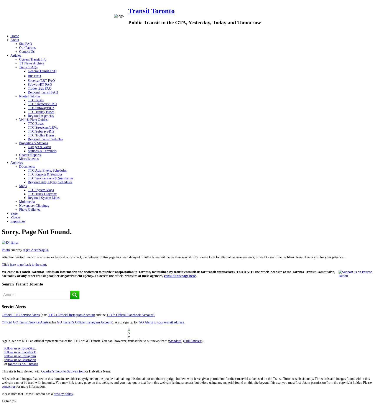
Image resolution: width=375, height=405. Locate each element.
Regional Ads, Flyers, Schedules (50, 182)
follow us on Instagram (20, 356)
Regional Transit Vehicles (45, 139)
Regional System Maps (43, 198)
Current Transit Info (32, 59)
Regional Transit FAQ (43, 92)
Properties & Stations (33, 143)
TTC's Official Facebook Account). (131, 315)
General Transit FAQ (42, 71)
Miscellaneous (29, 159)
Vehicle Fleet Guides (33, 119)
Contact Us (27, 51)
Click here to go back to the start (24, 264)
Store (14, 213)
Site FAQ (25, 44)
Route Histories (29, 96)
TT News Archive (31, 63)
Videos (15, 217)
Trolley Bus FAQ (40, 88)
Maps (23, 186)
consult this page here (180, 276)
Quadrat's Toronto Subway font (62, 371)
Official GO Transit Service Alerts (25, 322)
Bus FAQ (34, 76)
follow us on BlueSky (19, 348)
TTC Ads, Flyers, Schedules (47, 170)
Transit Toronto (151, 11)
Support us (17, 221)
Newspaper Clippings (34, 205)
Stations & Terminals (42, 151)
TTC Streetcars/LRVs (43, 127)
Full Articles (192, 341)
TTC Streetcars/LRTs (42, 104)
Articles (15, 55)
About (14, 40)
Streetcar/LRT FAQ (41, 80)
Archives (16, 162)
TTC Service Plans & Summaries (50, 178)
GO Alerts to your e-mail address (161, 322)
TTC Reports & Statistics (45, 174)
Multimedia (27, 201)
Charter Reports (30, 155)
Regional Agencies (41, 116)
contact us (8, 386)
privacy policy (63, 394)
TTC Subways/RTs (41, 108)
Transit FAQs (28, 67)
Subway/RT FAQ (40, 84)
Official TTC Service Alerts (21, 315)
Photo (6, 250)
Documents (27, 166)
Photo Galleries (29, 209)
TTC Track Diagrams (42, 194)
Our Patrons (27, 47)
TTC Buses (36, 100)
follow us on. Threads (23, 364)
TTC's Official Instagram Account (71, 315)
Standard (175, 341)
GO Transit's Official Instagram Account (84, 322)
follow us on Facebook (20, 352)
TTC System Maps (41, 190)
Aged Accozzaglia (35, 250)
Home (14, 36)
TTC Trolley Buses (41, 112)
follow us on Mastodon (20, 360)
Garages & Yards (39, 147)
